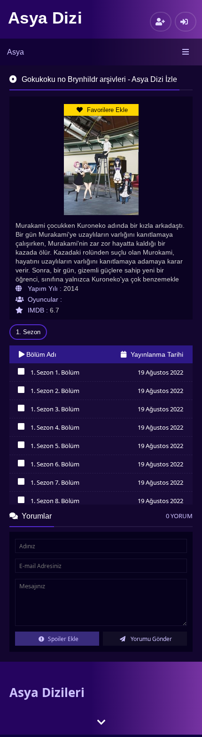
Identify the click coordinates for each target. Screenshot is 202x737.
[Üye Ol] (160, 22)
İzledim (21, 374)
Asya (15, 52)
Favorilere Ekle (106, 109)
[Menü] (186, 52)
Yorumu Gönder (150, 639)
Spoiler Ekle (62, 639)
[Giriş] (185, 22)
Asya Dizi (45, 17)
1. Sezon (28, 332)
